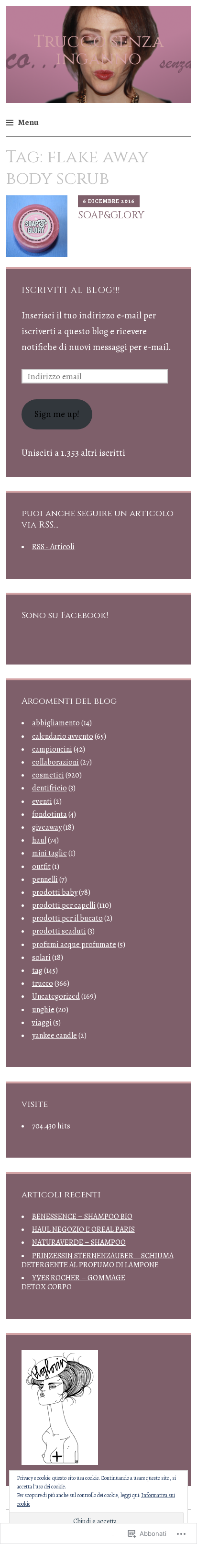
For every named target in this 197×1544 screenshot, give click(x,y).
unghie (43, 1009)
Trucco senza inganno (98, 50)
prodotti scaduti (59, 931)
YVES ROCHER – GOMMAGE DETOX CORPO (73, 1282)
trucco (42, 983)
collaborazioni (55, 762)
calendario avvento (62, 736)
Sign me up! (56, 414)
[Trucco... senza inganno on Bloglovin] (60, 1462)
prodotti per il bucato (67, 918)
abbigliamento (56, 723)
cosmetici (48, 775)
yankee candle (54, 1035)
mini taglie (49, 853)
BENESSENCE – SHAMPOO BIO (82, 1216)
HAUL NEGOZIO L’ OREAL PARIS (83, 1229)
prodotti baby (54, 892)
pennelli (45, 879)
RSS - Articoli (53, 546)
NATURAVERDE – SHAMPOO (79, 1242)
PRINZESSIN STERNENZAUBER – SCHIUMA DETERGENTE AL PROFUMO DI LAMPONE (98, 1260)
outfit (41, 866)
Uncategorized (56, 996)
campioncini (52, 749)
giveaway (47, 827)
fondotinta (49, 814)
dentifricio (49, 788)
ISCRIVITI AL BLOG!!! (71, 290)
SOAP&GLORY (111, 215)
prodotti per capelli (64, 905)
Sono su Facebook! (65, 615)
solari (41, 957)
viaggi (42, 1022)
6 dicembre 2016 (109, 201)
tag (37, 970)
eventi (42, 801)
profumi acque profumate (74, 944)
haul (39, 840)
